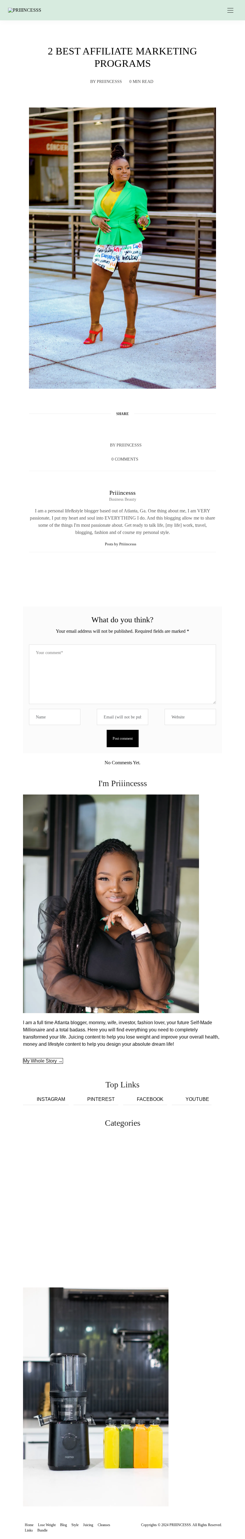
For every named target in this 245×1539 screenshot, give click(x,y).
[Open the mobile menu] (230, 11)
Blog (63, 1525)
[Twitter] (111, 428)
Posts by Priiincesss (121, 544)
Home (29, 1525)
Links (29, 1530)
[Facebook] (100, 428)
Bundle (42, 1530)
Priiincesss (109, 81)
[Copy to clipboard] (145, 428)
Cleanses (104, 1525)
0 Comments (124, 459)
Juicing (88, 1525)
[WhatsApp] (134, 428)
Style (75, 1525)
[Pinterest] (122, 428)
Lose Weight (47, 1525)
